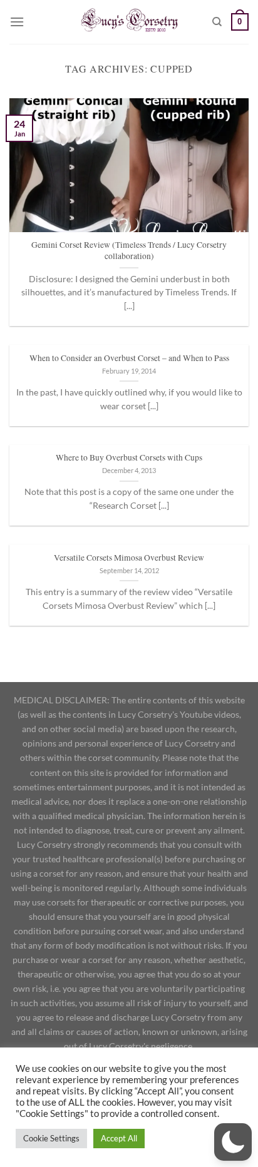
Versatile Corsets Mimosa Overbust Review (129, 558)
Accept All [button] (119, 1138)
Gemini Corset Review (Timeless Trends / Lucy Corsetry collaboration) (129, 251)
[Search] (217, 22)
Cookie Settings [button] (51, 1138)
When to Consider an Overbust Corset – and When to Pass (129, 358)
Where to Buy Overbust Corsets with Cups (129, 457)
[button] (233, 1142)
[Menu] (16, 21)
